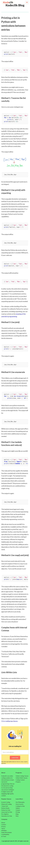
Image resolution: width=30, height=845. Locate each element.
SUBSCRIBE (15, 757)
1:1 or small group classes (9, 721)
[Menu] (27, 2)
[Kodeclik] (5, 2)
